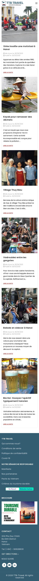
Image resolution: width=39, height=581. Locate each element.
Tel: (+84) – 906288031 (13, 549)
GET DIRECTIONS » (10, 554)
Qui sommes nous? (11, 443)
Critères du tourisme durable (16, 483)
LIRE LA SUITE (8, 72)
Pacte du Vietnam (10, 478)
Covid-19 (6, 458)
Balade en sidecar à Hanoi (17, 327)
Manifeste (6, 469)
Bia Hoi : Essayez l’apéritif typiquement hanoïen (17, 399)
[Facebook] (4, 565)
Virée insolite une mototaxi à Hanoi (19, 48)
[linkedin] (14, 565)
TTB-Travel (18, 575)
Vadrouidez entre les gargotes (14, 259)
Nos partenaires (9, 474)
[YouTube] (9, 565)
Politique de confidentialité (14, 453)
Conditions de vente (11, 448)
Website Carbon (26, 489)
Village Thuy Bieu (12, 189)
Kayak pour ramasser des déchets (17, 118)
